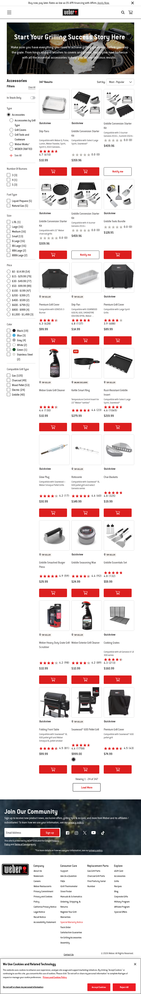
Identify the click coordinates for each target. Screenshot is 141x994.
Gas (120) (17, 375)
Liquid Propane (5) (22, 201)
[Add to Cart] (53, 171)
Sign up (50, 832)
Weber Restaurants (42, 886)
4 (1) (14, 180)
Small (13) (17, 236)
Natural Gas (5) (20, 205)
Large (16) (17, 226)
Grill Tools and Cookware (22, 137)
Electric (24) (18, 390)
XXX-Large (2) (19, 250)
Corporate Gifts (121, 896)
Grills (116, 881)
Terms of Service (22, 844)
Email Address (13, 832)
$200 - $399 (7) (20, 295)
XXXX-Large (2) (19, 255)
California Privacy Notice (45, 906)
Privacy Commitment (43, 891)
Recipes (118, 886)
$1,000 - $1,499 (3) (22, 314)
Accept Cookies (99, 987)
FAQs (62, 881)
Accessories (18, 114)
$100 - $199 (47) (21, 290)
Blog (116, 891)
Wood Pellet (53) (21, 385)
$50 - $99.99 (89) (21, 286)
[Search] (124, 12)
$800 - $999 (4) (20, 309)
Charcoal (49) (19, 380)
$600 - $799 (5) (20, 305)
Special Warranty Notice (71, 922)
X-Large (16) (18, 241)
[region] (70, 976)
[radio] (73, 759)
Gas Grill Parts (93, 871)
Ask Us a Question (68, 876)
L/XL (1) (16, 222)
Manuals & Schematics (71, 896)
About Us (38, 871)
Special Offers (120, 912)
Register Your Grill (68, 912)
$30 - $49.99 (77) (21, 281)
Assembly (65, 942)
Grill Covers (20, 130)
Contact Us (69, 954)
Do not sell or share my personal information (23, 987)
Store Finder (66, 891)
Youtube (93, 833)
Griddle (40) (18, 394)
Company (38, 866)
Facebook (67, 833)
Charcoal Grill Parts (96, 876)
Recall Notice (40, 917)
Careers (37, 881)
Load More (86, 787)
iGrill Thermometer (68, 886)
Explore (118, 866)
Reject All (124, 987)
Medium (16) (19, 231)
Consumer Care (68, 866)
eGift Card (118, 871)
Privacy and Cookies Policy (55, 977)
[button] (54, 123)
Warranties (65, 917)
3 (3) (14, 175)
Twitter (84, 833)
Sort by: (101, 82)
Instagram (76, 833)
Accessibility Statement (45, 922)
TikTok (103, 833)
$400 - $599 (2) (20, 300)
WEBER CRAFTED (23, 149)
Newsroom (39, 876)
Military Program (122, 901)
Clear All (31, 87)
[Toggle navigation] (9, 12)
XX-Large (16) (19, 245)
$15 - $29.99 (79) (21, 276)
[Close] (132, 3)
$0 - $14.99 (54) (21, 271)
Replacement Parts (98, 866)
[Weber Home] (71, 12)
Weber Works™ (22, 144)
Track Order (65, 927)
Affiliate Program (122, 906)
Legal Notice (39, 912)
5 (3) (14, 184)
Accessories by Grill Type (25, 123)
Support (64, 871)
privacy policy (95, 850)
